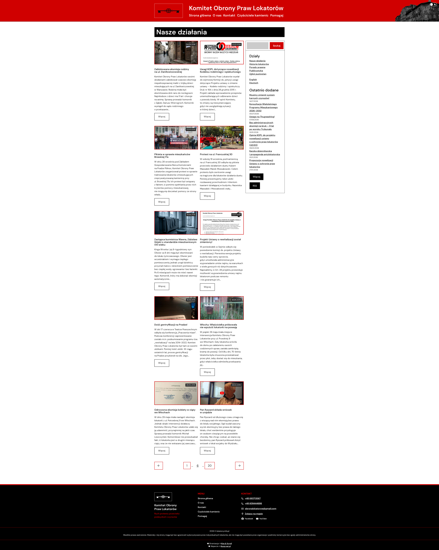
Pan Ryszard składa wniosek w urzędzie (216, 411)
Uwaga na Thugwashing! (262, 116)
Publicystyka (256, 70)
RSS (255, 185)
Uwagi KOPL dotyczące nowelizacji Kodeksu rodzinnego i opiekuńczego (220, 70)
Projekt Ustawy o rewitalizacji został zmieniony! (220, 240)
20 (210, 466)
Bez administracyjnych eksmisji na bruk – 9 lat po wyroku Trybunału (261, 126)
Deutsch (253, 82)
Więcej (162, 117)
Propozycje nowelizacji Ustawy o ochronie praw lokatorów (262, 163)
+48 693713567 (253, 498)
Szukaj (276, 45)
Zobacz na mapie (254, 513)
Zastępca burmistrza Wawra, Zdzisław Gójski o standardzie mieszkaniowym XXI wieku (175, 242)
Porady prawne (257, 67)
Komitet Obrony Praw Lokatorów (236, 8)
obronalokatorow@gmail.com (260, 508)
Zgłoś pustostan (257, 74)
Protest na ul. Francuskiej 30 (216, 154)
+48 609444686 (253, 503)
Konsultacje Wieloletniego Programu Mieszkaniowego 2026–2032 (263, 107)
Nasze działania (257, 60)
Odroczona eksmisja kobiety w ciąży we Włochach (174, 411)
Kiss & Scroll (226, 543)
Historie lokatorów (259, 64)
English (253, 79)
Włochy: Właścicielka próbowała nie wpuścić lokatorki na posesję (218, 326)
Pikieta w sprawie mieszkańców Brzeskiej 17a (172, 155)
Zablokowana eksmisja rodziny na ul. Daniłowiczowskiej (171, 70)
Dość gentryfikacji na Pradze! (170, 324)
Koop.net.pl (226, 546)
